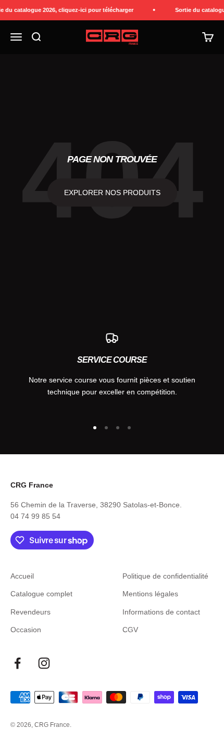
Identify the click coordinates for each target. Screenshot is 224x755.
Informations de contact (161, 612)
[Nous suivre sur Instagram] (44, 663)
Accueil (22, 576)
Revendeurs (30, 612)
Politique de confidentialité (165, 576)
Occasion (25, 629)
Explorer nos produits (112, 192)
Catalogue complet (41, 594)
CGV (130, 629)
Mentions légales (150, 594)
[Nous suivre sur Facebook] (17, 663)
